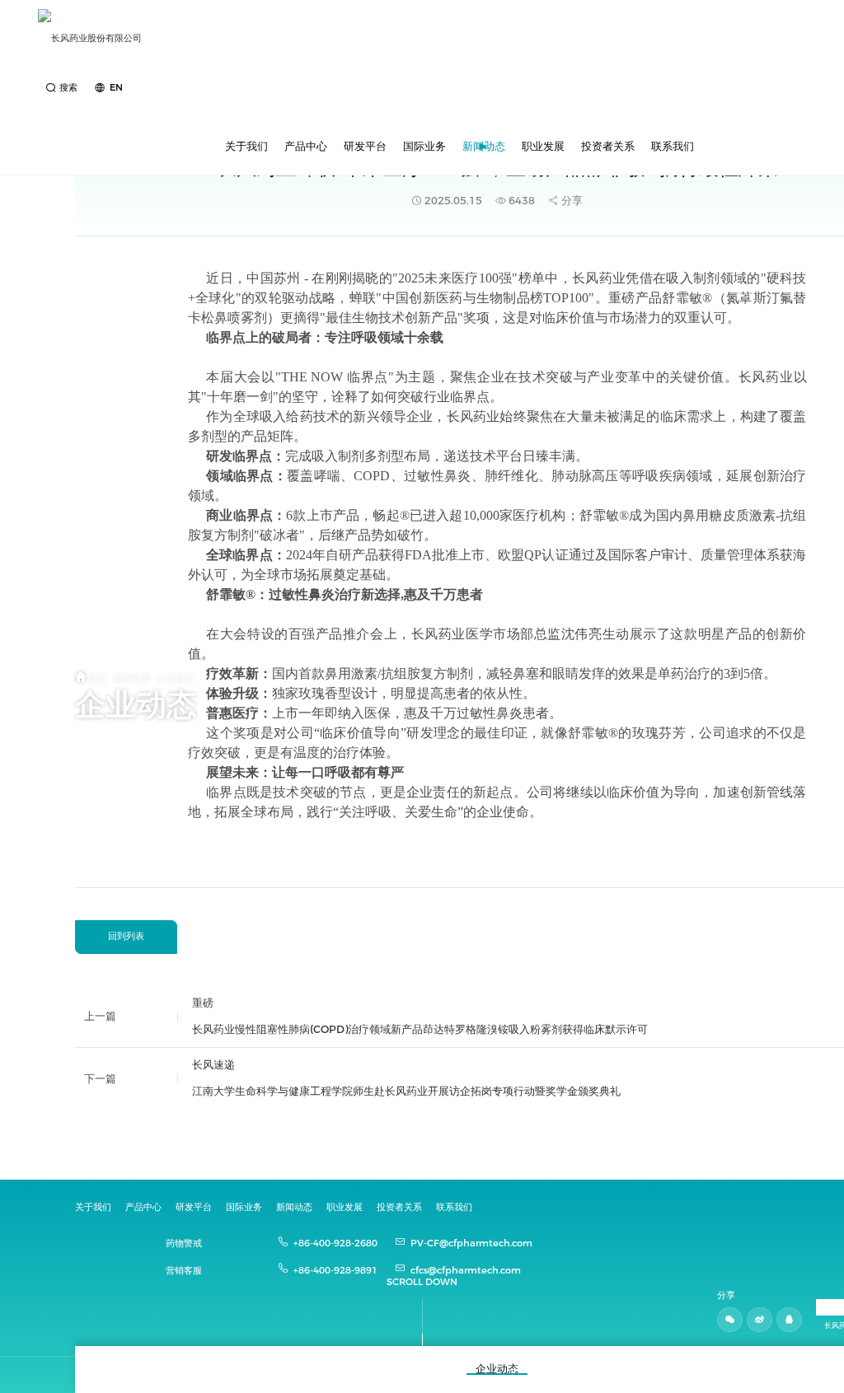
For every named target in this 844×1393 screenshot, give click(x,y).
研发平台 (365, 146)
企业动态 (175, 678)
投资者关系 (608, 146)
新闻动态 (483, 146)
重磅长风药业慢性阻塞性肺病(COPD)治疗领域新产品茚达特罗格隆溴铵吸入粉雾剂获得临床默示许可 (420, 1016)
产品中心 (305, 146)
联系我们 (672, 146)
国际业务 (424, 146)
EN (116, 87)
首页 (98, 678)
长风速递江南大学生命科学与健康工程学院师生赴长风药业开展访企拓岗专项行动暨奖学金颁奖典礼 (406, 1078)
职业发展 (543, 146)
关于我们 (246, 146)
